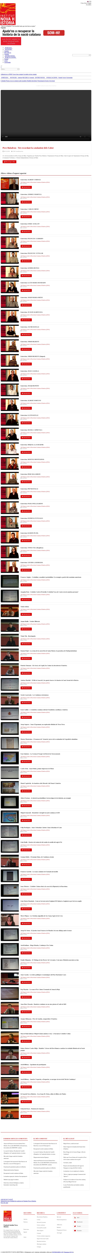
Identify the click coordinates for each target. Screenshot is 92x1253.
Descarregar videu (10, 161)
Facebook (79, 1222)
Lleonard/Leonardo (41, 1227)
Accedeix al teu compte (30, 74)
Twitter (79, 1226)
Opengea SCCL (68, 1252)
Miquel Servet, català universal (71, 1143)
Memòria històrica (41, 1241)
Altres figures (40, 1230)
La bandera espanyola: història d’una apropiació (15, 1176)
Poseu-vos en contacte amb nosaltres (16, 81)
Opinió (25, 1232)
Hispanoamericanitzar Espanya (11, 1170)
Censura (39, 1233)
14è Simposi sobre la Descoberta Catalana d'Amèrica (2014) (35, 182)
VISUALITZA (26, 187)
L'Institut (3, 81)
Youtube (79, 1230)
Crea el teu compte (86, 3)
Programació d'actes (43, 81)
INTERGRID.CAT (57, 1252)
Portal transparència (61, 1219)
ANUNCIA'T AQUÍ (7, 1199)
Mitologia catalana (41, 1244)
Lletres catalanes (41, 1225)
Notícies (26, 1222)
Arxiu (25, 1237)
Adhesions (59, 1224)
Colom (38, 1219)
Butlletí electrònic (32, 81)
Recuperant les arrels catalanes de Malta (13, 1173)
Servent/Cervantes (41, 1222)
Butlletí (59, 1227)
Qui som (59, 1217)
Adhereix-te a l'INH (6, 74)
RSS (78, 1217)
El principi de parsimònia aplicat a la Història (15, 1167)
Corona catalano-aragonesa (43, 1236)
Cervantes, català (67, 1162)
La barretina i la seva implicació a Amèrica (73, 1171)
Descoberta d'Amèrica (42, 1217)
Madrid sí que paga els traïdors (11, 1179)
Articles (25, 1219)
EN (90, 1)
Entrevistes (26, 1229)
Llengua (39, 1246)
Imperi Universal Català (42, 1238)
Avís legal (52, 81)
